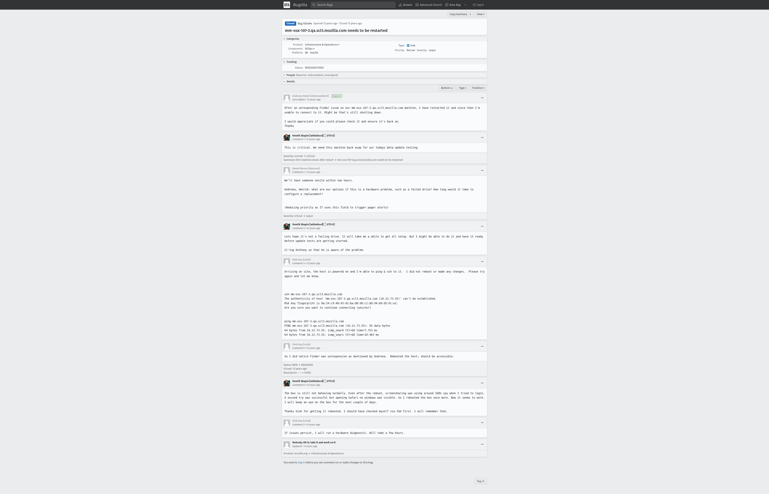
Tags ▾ (462, 87)
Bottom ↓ (447, 87)
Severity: (422, 50)
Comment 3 (298, 228)
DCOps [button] (310, 48)
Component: (295, 48)
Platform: (297, 52)
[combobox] (353, 5)
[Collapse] (482, 98)
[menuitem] (405, 5)
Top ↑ (480, 481)
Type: (402, 45)
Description (298, 99)
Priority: (400, 50)
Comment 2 (298, 172)
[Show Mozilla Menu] (287, 5)
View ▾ (480, 14)
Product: (298, 44)
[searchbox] (353, 5)
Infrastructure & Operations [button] (322, 44)
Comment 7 (298, 424)
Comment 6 (298, 385)
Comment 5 (298, 348)
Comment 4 (298, 263)
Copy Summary (458, 14)
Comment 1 (298, 139)
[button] (477, 5)
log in (301, 462)
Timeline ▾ (478, 87)
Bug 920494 (305, 23)
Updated (297, 446)
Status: (299, 67)
